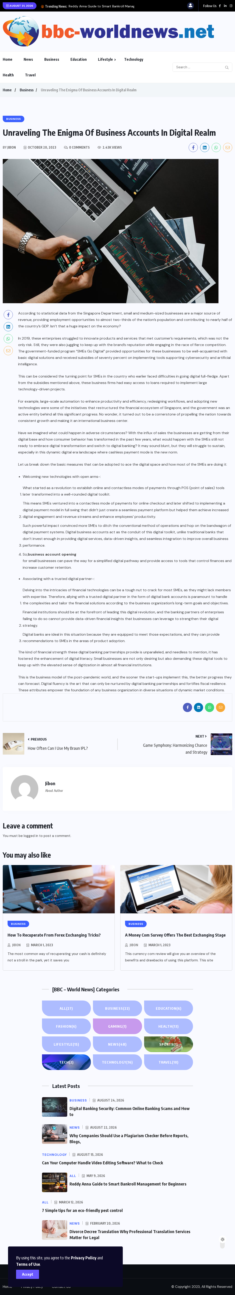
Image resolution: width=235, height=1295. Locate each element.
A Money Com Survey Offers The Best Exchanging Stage (175, 934)
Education (78, 59)
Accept (27, 1274)
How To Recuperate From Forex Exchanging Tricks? (54, 934)
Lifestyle (105, 59)
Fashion (66, 1026)
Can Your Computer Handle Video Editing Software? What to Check (102, 1162)
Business (51, 59)
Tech (66, 1062)
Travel (30, 75)
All (66, 1008)
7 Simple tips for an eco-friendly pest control (82, 1210)
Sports (168, 1044)
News (28, 59)
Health (8, 75)
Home (7, 59)
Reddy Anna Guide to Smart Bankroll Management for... (110, 6)
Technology (133, 59)
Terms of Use (28, 1264)
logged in (31, 836)
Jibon (16, 945)
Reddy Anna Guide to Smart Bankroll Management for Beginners (128, 1183)
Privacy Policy (83, 1257)
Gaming (117, 1026)
